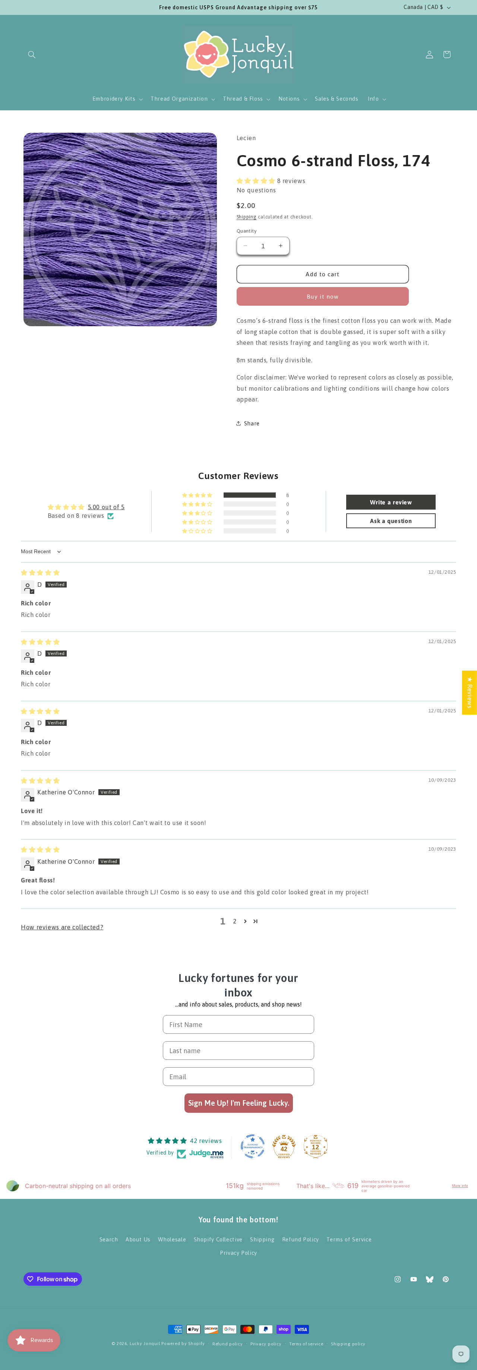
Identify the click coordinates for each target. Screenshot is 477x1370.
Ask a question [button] (391, 520)
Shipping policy (348, 1343)
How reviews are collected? (62, 927)
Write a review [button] (391, 502)
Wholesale (172, 1239)
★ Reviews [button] (470, 692)
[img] (40, 572)
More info (460, 1186)
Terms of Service (349, 1239)
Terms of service (306, 1343)
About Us (138, 1239)
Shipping (247, 216)
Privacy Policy (238, 1253)
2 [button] (235, 921)
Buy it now (323, 296)
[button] (32, 54)
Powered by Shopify (183, 1343)
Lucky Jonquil (145, 1343)
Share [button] (252, 423)
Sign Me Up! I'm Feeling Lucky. (238, 1103)
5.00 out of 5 (106, 507)
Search (108, 1239)
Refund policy (227, 1343)
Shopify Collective (218, 1239)
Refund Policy (300, 1239)
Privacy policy (265, 1343)
